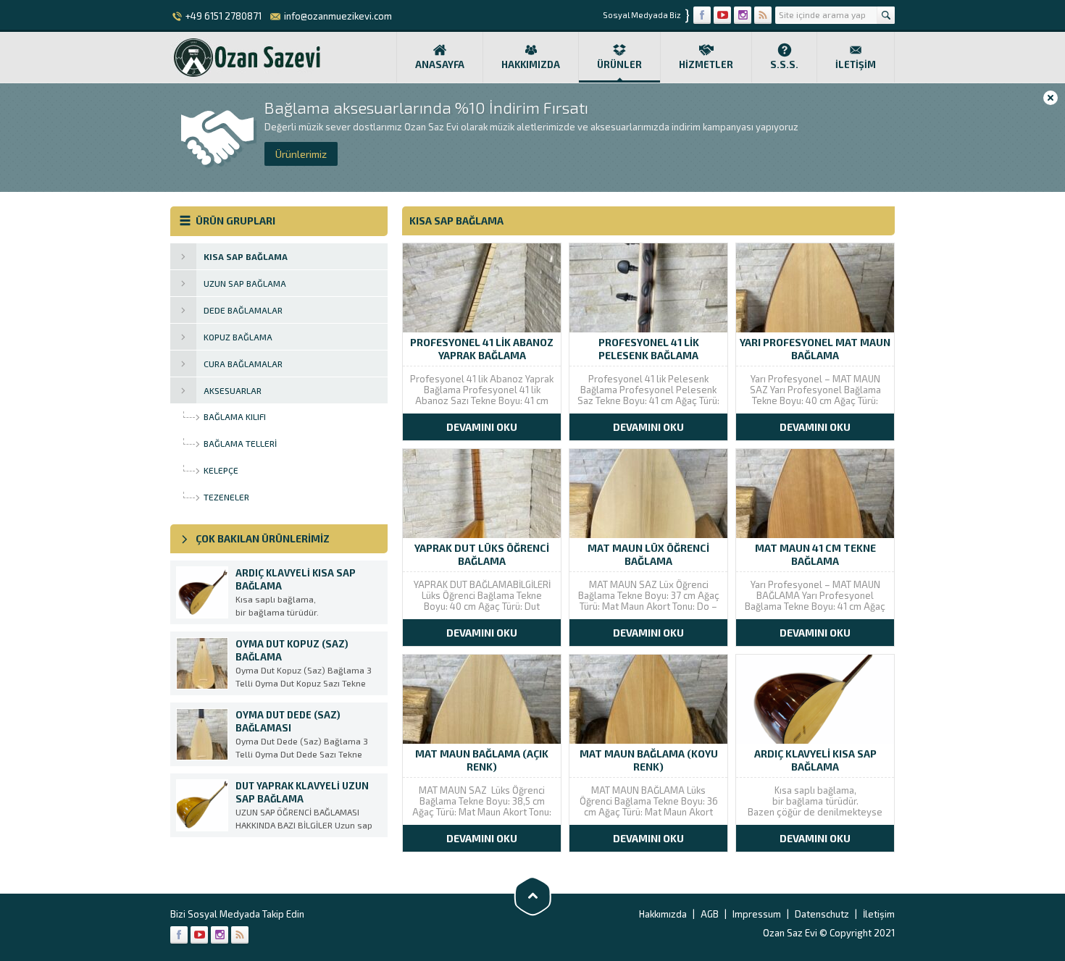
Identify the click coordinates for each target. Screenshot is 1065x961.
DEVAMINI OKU (481, 427)
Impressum (756, 914)
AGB (710, 914)
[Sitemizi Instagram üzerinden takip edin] (742, 15)
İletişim (855, 64)
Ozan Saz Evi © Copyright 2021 (829, 933)
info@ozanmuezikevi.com (338, 16)
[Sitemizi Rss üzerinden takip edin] (763, 15)
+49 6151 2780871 (223, 16)
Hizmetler (706, 64)
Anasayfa (439, 64)
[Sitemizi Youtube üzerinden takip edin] (722, 15)
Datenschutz (822, 914)
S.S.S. (784, 64)
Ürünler (619, 64)
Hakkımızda (530, 64)
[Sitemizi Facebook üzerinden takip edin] (702, 15)
